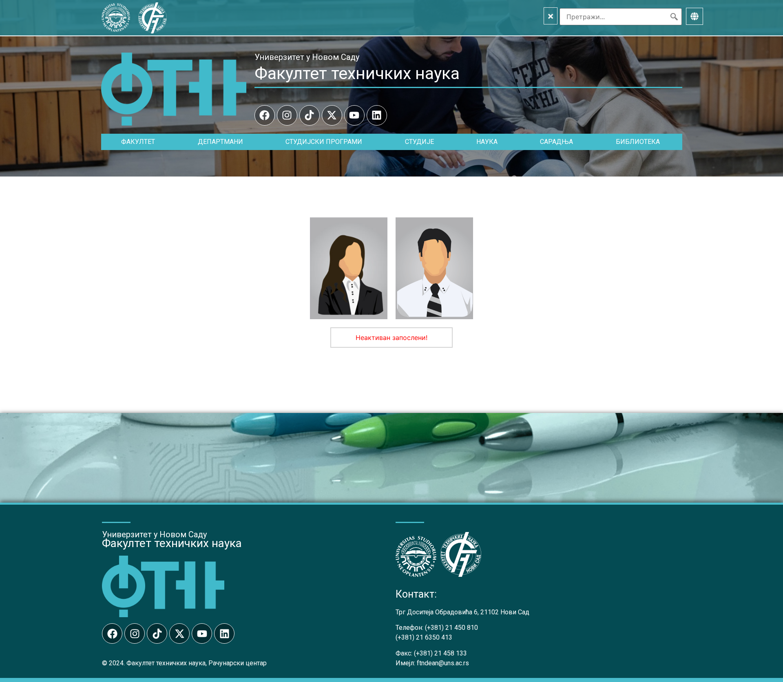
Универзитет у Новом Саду (306, 57)
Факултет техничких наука (357, 73)
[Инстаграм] (287, 115)
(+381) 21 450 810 (451, 627)
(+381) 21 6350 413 (424, 637)
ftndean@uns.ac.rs (443, 663)
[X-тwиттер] (332, 115)
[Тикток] (309, 115)
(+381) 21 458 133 (440, 653)
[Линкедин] (377, 115)
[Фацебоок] (264, 115)
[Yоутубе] (354, 115)
